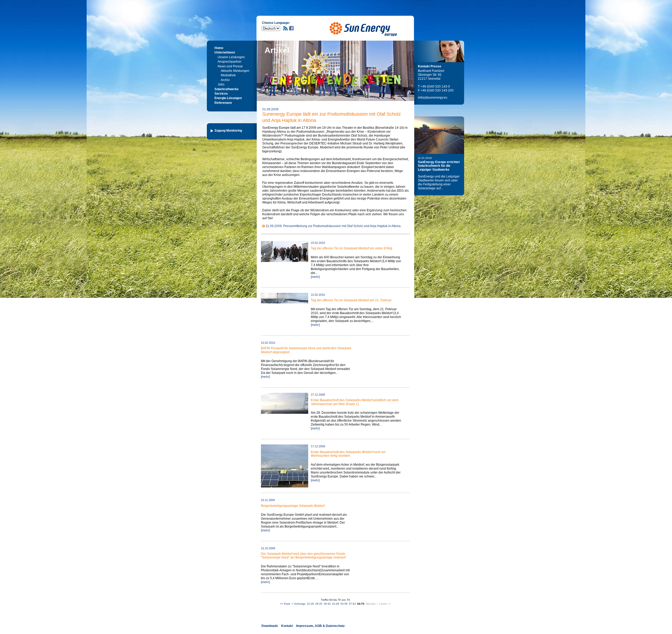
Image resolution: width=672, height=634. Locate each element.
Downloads (269, 626)
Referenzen (223, 103)
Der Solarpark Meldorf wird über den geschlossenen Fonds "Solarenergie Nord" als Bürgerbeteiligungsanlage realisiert (303, 555)
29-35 (318, 603)
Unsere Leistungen (231, 57)
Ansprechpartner (230, 61)
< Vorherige (299, 603)
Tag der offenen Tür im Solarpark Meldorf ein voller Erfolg (351, 248)
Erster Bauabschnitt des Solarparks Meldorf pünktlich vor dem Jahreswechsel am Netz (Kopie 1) (354, 402)
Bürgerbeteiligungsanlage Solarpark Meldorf (292, 506)
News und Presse (230, 66)
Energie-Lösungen (228, 98)
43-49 (335, 603)
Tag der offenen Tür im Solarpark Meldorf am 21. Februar (351, 300)
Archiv (225, 80)
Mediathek (228, 75)
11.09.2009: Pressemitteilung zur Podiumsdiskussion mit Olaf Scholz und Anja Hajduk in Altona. (333, 226)
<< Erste (285, 603)
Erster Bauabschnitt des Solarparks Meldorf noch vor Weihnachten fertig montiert (348, 454)
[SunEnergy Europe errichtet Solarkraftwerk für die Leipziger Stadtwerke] (439, 135)
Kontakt (287, 626)
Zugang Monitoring (228, 130)
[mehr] (315, 277)
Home (218, 48)
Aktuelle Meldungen (235, 71)
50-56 (344, 603)
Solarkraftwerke (226, 89)
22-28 (310, 603)
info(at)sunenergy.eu (432, 97)
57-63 (352, 603)
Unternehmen (224, 52)
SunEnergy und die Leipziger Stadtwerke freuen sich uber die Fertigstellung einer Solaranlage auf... (439, 182)
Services (221, 93)
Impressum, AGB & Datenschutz (320, 626)
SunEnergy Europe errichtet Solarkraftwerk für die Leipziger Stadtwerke (439, 165)
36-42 (327, 603)
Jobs (221, 84)
